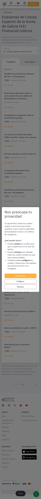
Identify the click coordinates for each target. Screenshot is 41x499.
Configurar (20, 281)
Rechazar (20, 287)
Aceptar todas (20, 276)
